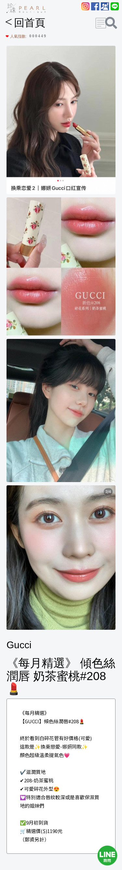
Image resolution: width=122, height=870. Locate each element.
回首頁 (25, 23)
